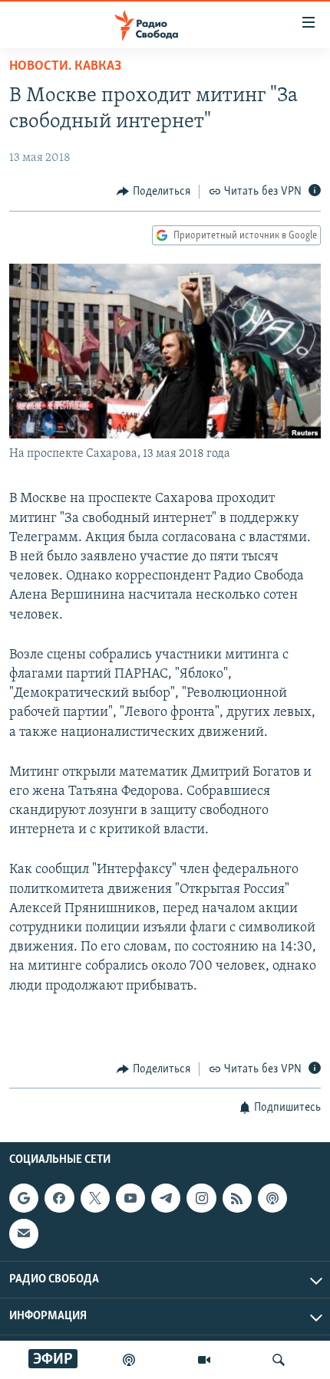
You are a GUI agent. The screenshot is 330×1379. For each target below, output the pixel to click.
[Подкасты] (272, 1198)
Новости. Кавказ (65, 67)
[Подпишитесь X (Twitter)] (95, 1198)
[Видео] (204, 1360)
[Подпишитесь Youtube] (130, 1198)
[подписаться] (23, 1234)
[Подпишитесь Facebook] (59, 1198)
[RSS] (237, 1198)
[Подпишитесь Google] (23, 1198)
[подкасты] (129, 1360)
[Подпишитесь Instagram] (201, 1198)
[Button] (153, 192)
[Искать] (279, 1360)
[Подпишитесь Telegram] (165, 1198)
